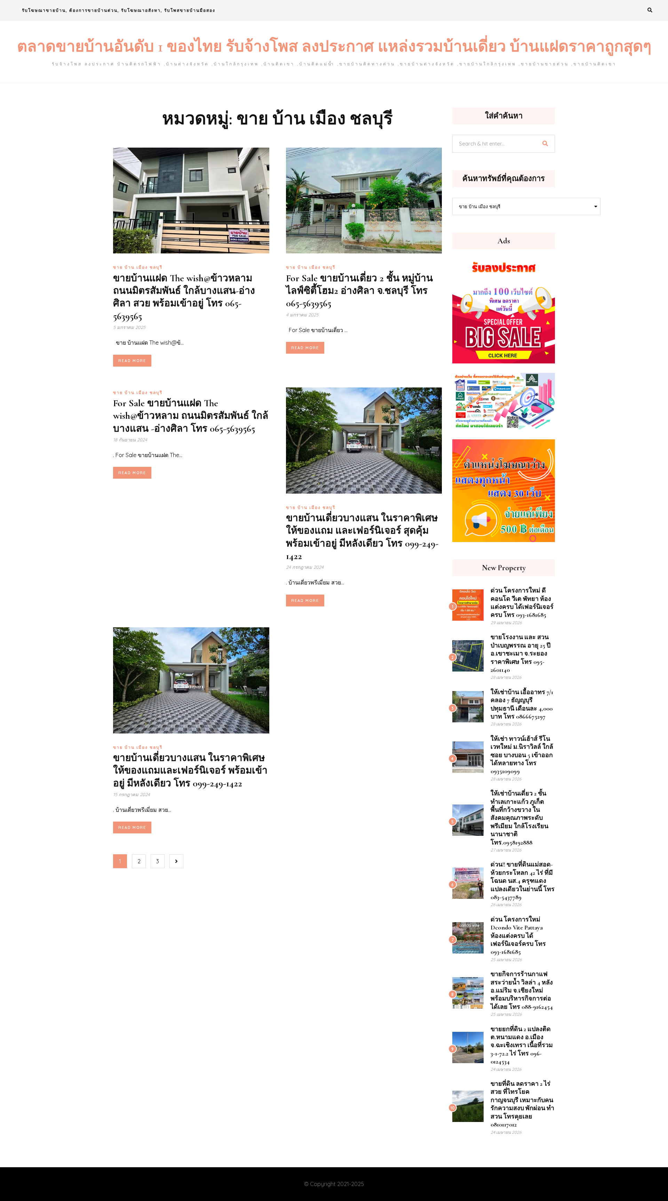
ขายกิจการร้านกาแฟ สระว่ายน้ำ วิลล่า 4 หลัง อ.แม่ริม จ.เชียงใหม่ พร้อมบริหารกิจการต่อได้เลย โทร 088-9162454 (522, 990)
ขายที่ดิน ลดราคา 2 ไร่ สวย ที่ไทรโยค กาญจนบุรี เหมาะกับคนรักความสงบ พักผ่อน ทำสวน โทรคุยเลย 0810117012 (522, 1104)
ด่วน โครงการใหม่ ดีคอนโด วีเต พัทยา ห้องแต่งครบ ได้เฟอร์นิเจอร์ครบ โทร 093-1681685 (522, 603)
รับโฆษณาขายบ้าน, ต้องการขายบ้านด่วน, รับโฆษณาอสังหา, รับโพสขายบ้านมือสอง (118, 10)
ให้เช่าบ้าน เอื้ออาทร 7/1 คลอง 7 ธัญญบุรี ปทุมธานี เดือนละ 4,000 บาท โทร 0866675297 (522, 704)
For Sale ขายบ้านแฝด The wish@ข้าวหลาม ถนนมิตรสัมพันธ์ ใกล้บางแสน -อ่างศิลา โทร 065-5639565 (190, 415)
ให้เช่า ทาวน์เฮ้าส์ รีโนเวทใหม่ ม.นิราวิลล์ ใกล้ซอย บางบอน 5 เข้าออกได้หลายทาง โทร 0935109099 (522, 755)
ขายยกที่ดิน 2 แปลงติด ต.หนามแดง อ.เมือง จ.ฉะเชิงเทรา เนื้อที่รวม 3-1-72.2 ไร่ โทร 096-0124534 (522, 1045)
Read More (132, 360)
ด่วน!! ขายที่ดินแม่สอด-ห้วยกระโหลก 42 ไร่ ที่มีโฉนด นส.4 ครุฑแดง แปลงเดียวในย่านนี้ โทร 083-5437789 (523, 881)
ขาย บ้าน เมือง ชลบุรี (137, 267)
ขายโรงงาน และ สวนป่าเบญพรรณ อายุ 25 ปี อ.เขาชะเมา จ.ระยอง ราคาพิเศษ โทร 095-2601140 (520, 653)
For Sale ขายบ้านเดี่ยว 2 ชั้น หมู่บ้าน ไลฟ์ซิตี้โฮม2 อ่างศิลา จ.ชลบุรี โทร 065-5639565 (359, 290)
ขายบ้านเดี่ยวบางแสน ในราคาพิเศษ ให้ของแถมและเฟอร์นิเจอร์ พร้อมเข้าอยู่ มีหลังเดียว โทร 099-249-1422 (190, 770)
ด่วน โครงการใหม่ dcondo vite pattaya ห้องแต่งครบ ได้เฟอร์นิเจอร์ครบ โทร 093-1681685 (518, 936)
